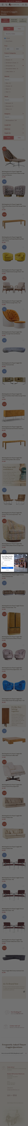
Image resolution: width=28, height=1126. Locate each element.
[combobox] (7, 565)
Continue (7, 567)
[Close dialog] (26, 555)
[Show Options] (12, 565)
